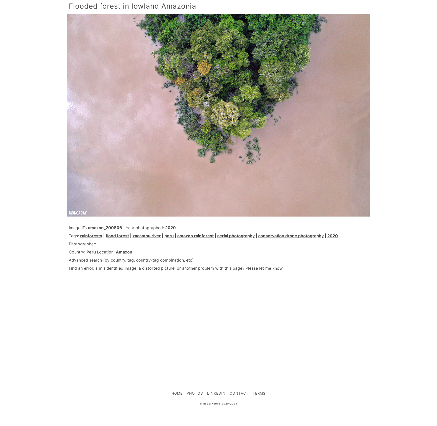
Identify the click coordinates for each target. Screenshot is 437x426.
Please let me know (264, 268)
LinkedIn (216, 393)
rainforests (91, 235)
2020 (332, 235)
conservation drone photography (291, 235)
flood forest (117, 235)
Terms (259, 393)
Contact (239, 393)
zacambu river (147, 235)
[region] (218, 319)
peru (169, 235)
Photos (195, 393)
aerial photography (236, 235)
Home (177, 393)
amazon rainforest (195, 235)
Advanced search (85, 260)
